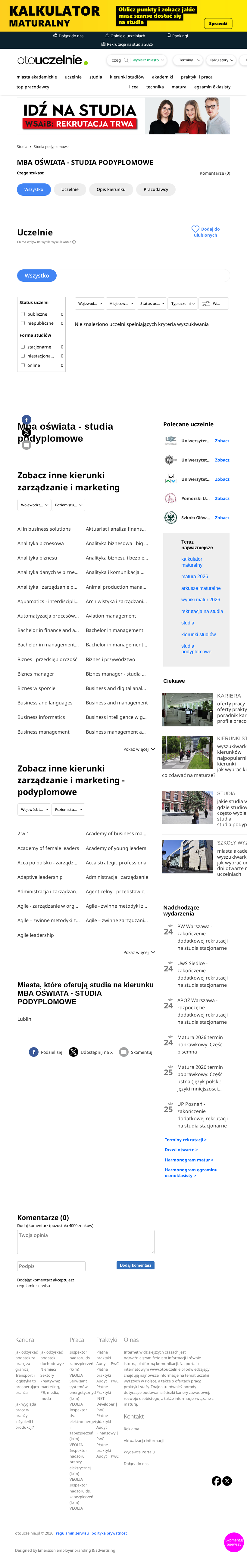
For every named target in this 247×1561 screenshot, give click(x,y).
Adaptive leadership (40, 877)
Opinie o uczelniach (127, 35)
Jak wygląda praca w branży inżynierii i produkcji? (25, 1416)
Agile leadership (35, 935)
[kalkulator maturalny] (123, 16)
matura (179, 87)
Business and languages (45, 702)
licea (134, 87)
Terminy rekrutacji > (186, 1139)
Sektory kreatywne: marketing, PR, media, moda (50, 1387)
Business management (43, 731)
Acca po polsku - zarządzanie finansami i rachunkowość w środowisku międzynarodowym (48, 862)
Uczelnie (70, 189)
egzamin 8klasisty (212, 87)
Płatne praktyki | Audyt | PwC (107, 1358)
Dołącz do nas (70, 35)
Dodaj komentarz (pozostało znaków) (55, 1225)
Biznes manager (35, 673)
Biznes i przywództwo (110, 659)
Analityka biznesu (37, 557)
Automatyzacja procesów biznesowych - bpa (48, 615)
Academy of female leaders (48, 848)
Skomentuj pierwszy (234, 1542)
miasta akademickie (37, 77)
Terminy (186, 60)
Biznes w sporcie (36, 688)
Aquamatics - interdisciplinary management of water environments (48, 601)
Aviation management (111, 615)
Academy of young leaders (116, 848)
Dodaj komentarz (136, 1265)
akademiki (162, 77)
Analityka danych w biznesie (48, 572)
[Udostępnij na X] (26, 432)
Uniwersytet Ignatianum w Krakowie (205, 460)
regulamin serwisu (33, 1285)
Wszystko (33, 189)
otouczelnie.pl (27, 1533)
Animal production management (117, 587)
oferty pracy (231, 703)
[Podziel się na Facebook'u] (26, 420)
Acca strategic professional (117, 862)
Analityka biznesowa (40, 543)
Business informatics (41, 717)
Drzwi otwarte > (181, 1149)
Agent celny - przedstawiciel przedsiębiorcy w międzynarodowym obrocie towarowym (117, 891)
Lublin (24, 1019)
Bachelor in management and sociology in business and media (117, 644)
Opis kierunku (111, 189)
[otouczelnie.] (53, 60)
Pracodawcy (156, 189)
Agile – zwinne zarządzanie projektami (117, 920)
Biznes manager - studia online (117, 673)
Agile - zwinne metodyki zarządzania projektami (117, 906)
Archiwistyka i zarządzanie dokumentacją (117, 601)
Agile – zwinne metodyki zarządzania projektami (48, 920)
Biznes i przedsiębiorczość (47, 659)
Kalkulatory (219, 60)
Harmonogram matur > (189, 1160)
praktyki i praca (197, 77)
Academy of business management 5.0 (117, 833)
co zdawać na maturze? (188, 775)
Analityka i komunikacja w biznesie (117, 572)
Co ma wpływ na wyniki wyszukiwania (45, 242)
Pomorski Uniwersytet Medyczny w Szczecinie (205, 498)
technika (155, 87)
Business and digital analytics (117, 688)
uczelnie (73, 77)
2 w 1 (23, 833)
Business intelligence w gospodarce (117, 717)
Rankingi (179, 35)
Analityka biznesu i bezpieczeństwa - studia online (117, 557)
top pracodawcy (33, 87)
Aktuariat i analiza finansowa (117, 529)
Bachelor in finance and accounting (48, 630)
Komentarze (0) (215, 173)
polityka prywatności (110, 1533)
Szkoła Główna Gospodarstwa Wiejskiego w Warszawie (205, 517)
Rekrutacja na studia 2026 (129, 44)
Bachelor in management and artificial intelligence (48, 644)
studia (95, 77)
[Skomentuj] (26, 445)
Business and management (117, 702)
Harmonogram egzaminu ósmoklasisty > (191, 1172)
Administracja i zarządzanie (117, 877)
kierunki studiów (127, 77)
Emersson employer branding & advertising (76, 1550)
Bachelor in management (114, 630)
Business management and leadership (117, 731)
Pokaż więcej (137, 749)
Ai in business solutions (44, 529)
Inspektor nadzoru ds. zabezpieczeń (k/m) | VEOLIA (81, 1364)
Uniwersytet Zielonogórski (205, 440)
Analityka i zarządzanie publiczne (48, 587)
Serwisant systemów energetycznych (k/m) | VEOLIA (84, 1393)
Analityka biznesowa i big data (117, 543)
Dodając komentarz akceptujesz (45, 1282)
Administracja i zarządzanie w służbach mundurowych (48, 891)
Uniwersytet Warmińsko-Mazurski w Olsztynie (205, 479)
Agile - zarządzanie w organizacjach (48, 906)
